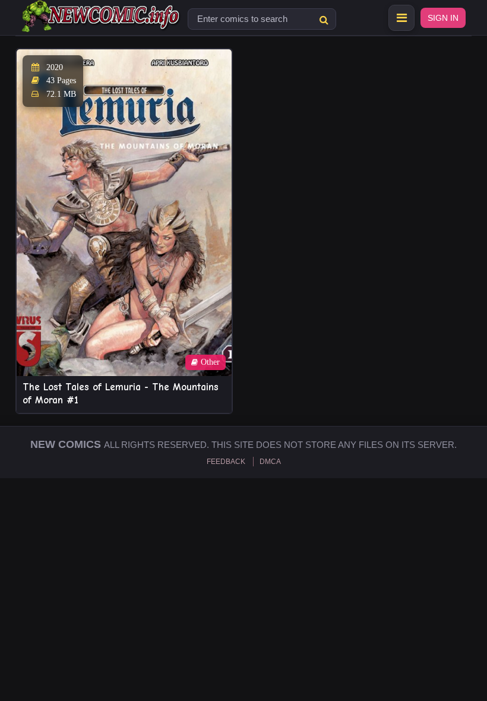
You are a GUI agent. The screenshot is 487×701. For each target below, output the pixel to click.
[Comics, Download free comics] (101, 24)
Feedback (226, 461)
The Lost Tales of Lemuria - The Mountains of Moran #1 (121, 393)
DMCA (270, 461)
